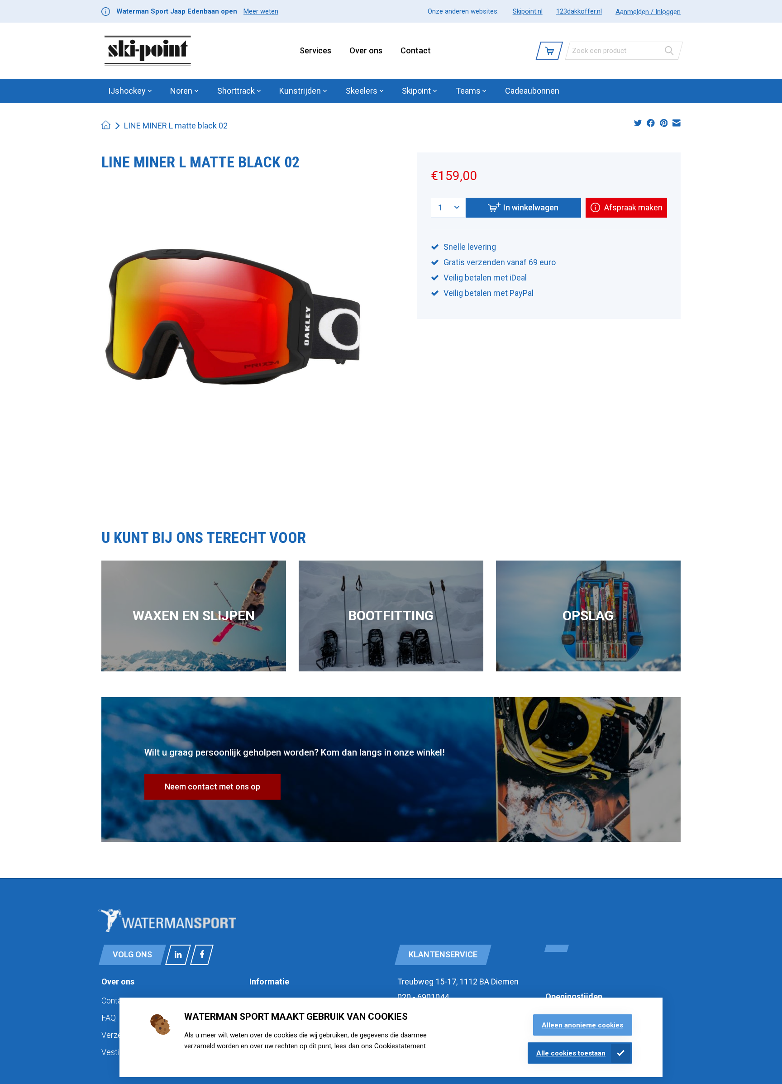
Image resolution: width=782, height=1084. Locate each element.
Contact (416, 50)
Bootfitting (391, 615)
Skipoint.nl (528, 11)
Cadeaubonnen (532, 90)
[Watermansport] (147, 51)
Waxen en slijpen (194, 615)
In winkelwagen (530, 207)
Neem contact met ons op (212, 786)
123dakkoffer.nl (579, 11)
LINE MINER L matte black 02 (176, 125)
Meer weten (260, 11)
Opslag (588, 615)
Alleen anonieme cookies (582, 1025)
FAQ (108, 1017)
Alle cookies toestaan (571, 1053)
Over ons (365, 50)
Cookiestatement (400, 1046)
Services (315, 50)
